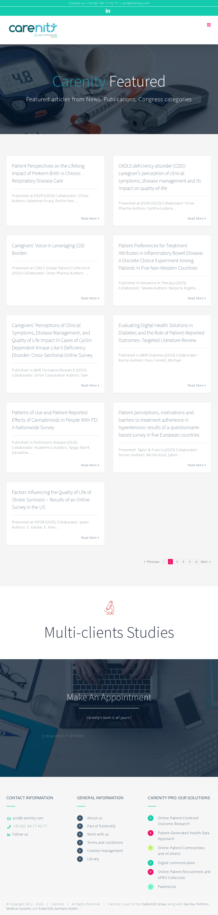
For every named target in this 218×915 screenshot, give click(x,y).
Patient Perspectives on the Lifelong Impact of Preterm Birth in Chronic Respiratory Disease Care (48, 173)
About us (94, 818)
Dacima (189, 904)
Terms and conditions (105, 842)
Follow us (20, 834)
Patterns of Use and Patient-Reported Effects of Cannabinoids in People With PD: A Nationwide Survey (55, 420)
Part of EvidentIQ (101, 826)
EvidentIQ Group (154, 904)
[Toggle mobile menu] (209, 25)
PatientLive (167, 886)
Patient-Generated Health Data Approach (183, 836)
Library (93, 859)
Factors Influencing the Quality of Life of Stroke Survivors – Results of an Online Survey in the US (51, 499)
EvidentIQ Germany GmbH (58, 908)
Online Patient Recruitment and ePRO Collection (184, 874)
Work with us (98, 834)
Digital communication (176, 862)
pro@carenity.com (136, 3)
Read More (89, 218)
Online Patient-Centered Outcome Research (178, 821)
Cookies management (105, 850)
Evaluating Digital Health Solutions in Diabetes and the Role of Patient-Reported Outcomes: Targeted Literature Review (161, 332)
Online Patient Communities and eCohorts (181, 851)
